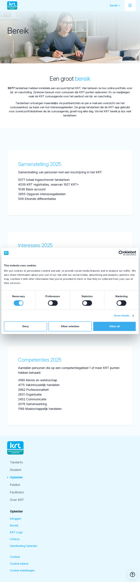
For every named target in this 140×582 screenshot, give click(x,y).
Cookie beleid (19, 563)
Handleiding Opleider (23, 546)
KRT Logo (16, 532)
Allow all (114, 326)
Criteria (14, 539)
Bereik (114, 5)
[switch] (53, 303)
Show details (121, 315)
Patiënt (15, 485)
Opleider (16, 477)
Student (15, 470)
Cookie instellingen (22, 570)
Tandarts (16, 462)
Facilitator (17, 492)
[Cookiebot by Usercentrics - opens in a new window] (121, 253)
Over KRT (17, 500)
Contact (15, 556)
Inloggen (15, 518)
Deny (25, 326)
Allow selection (70, 326)
